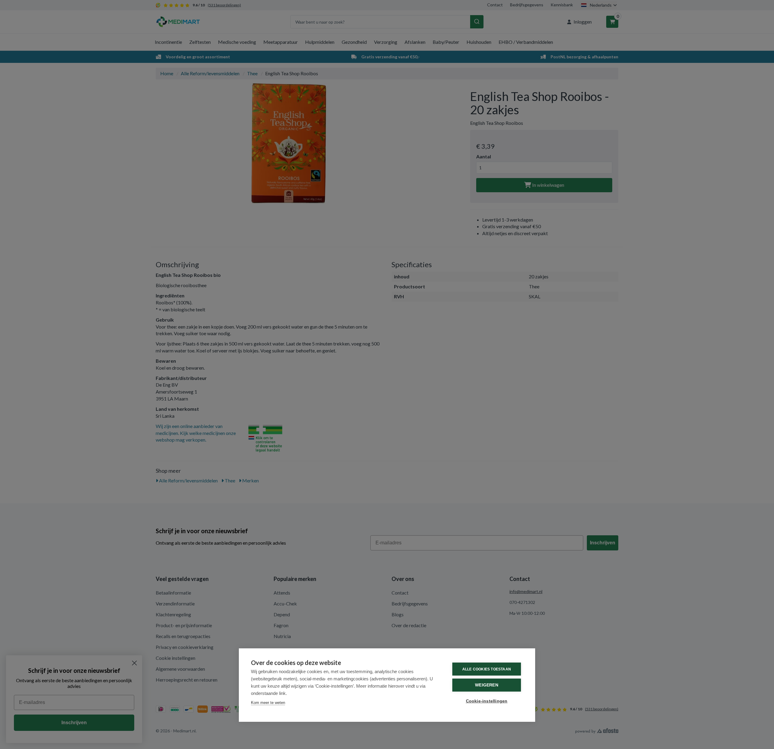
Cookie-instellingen (487, 701)
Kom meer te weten (268, 702)
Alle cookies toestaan (486, 669)
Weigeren (486, 685)
